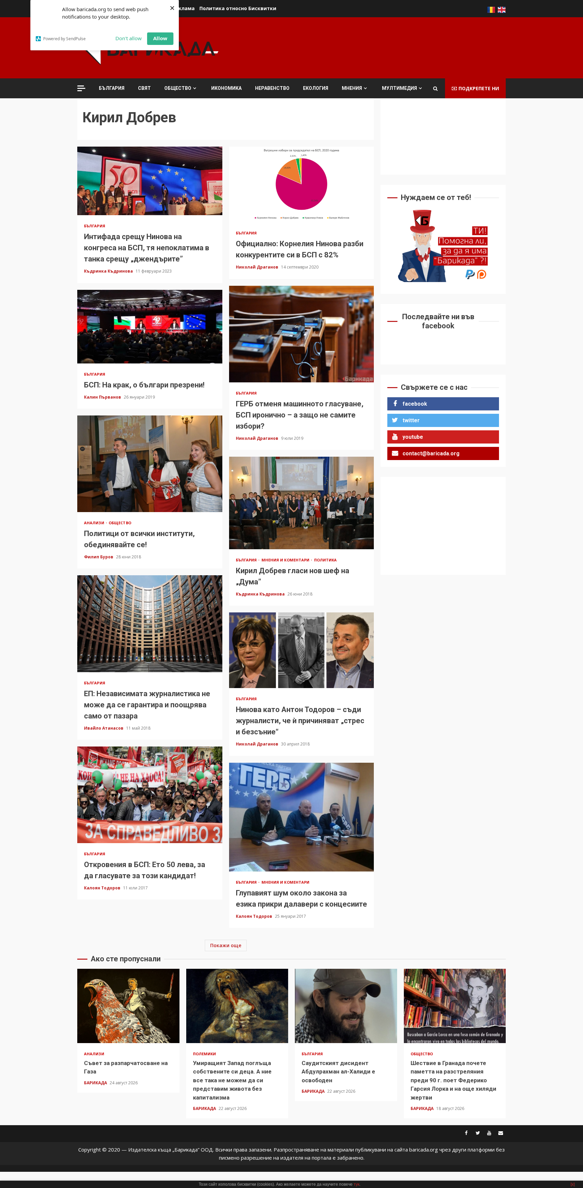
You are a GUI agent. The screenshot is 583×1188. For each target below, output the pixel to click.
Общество (177, 88)
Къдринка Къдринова (109, 271)
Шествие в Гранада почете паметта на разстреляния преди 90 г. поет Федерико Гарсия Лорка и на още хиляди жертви (455, 1006)
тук (356, 1184)
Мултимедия (399, 88)
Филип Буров (99, 557)
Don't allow (128, 38)
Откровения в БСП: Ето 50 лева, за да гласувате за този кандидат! (149, 795)
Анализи (94, 523)
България (111, 88)
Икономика (226, 88)
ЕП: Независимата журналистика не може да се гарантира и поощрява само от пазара (149, 623)
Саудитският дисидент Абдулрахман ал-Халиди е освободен (346, 1006)
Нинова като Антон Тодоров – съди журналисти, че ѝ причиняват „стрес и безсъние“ (301, 650)
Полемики (204, 1054)
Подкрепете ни (479, 88)
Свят (144, 88)
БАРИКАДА (96, 1083)
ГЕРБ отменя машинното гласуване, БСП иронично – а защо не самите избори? (301, 334)
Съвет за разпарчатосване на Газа (128, 1006)
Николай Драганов (257, 267)
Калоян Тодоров (102, 888)
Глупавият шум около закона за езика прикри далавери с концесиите (301, 817)
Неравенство (272, 88)
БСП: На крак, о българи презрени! (149, 326)
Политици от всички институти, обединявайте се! (149, 463)
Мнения (352, 88)
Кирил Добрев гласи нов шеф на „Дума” (301, 503)
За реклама (180, 8)
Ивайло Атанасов (104, 728)
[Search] (435, 88)
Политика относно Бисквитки (237, 8)
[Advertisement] (383, 47)
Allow (160, 38)
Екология (315, 88)
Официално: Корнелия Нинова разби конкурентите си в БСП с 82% (301, 184)
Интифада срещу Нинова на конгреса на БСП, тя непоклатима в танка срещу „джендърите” (149, 181)
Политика (325, 560)
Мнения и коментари (286, 560)
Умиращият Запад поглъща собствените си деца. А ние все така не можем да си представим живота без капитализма (237, 1006)
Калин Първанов (103, 397)
